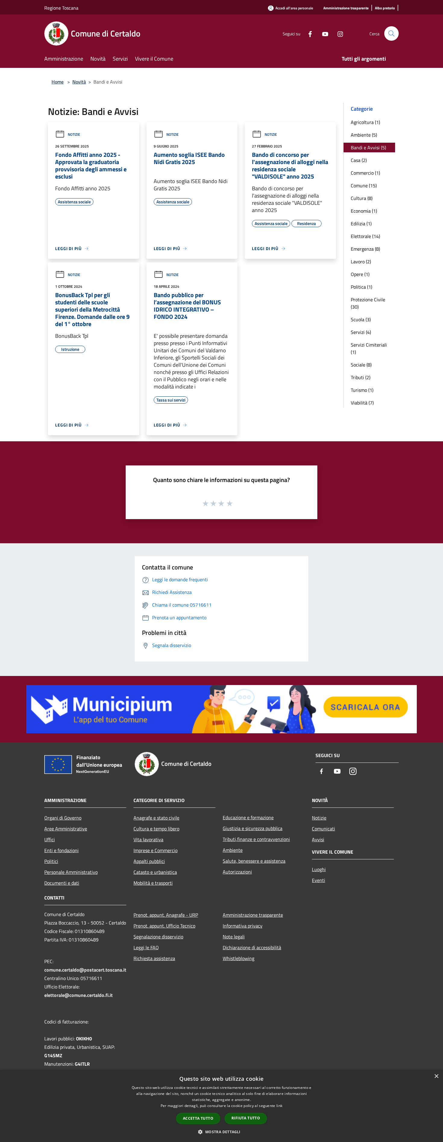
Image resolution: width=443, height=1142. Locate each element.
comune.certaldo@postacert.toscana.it (85, 969)
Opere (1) (360, 274)
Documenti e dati (61, 883)
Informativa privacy (242, 925)
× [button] (436, 1076)
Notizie (74, 134)
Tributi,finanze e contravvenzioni (256, 839)
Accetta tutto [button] (198, 1118)
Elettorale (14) (365, 236)
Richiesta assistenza (154, 958)
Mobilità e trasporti (153, 883)
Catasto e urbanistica (155, 872)
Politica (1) (361, 286)
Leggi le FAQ (146, 947)
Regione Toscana (61, 7)
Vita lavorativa (148, 839)
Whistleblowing (238, 958)
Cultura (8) (361, 198)
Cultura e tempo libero (156, 828)
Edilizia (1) (361, 223)
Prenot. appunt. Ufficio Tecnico (164, 925)
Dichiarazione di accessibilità (252, 947)
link (279, 1105)
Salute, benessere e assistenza (254, 860)
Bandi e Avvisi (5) (368, 147)
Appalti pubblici (149, 861)
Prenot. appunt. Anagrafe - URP (166, 914)
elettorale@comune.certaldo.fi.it (78, 995)
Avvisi (318, 839)
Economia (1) (364, 210)
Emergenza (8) (365, 248)
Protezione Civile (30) (368, 303)
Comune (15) (364, 185)
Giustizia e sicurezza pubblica (252, 828)
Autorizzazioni (237, 871)
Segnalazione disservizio (158, 936)
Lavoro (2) (361, 261)
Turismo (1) (362, 390)
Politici (51, 861)
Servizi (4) (361, 332)
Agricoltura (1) (365, 122)
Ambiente (233, 850)
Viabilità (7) (362, 402)
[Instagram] (338, 33)
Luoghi (319, 869)
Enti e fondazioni (61, 850)
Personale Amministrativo (71, 872)
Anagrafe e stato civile (156, 817)
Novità (79, 81)
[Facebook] (308, 33)
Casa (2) (359, 160)
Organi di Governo (62, 817)
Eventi (318, 880)
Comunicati (323, 828)
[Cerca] (391, 33)
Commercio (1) (365, 172)
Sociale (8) (361, 364)
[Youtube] (323, 33)
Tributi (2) (360, 377)
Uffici (49, 839)
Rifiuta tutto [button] (245, 1118)
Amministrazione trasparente (253, 914)
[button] (221, 1132)
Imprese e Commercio (156, 850)
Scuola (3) (361, 319)
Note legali (234, 936)
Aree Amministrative (65, 828)
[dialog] (221, 1106)
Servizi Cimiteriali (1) (369, 348)
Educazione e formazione (248, 817)
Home (58, 81)
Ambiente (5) (364, 134)
